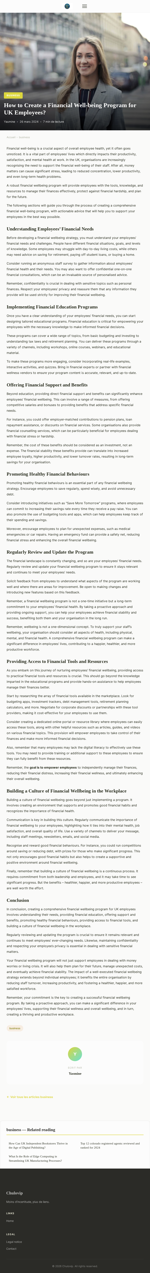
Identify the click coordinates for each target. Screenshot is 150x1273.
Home (10, 1220)
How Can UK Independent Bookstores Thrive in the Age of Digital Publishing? (38, 1145)
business (13, 95)
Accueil (11, 137)
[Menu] (84, 6)
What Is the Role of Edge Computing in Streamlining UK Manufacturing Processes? (35, 1158)
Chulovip (14, 1193)
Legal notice (14, 1241)
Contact (11, 1248)
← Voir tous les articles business (30, 1097)
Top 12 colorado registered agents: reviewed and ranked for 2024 (110, 1145)
